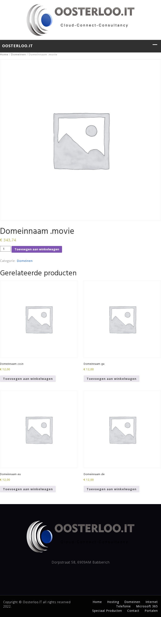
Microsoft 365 (147, 606)
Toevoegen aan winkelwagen (36, 249)
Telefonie (123, 606)
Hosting (113, 602)
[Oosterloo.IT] (80, 19)
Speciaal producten (107, 611)
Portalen (151, 611)
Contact (133, 611)
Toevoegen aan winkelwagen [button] (28, 379)
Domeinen (18, 54)
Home (4, 54)
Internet (151, 602)
